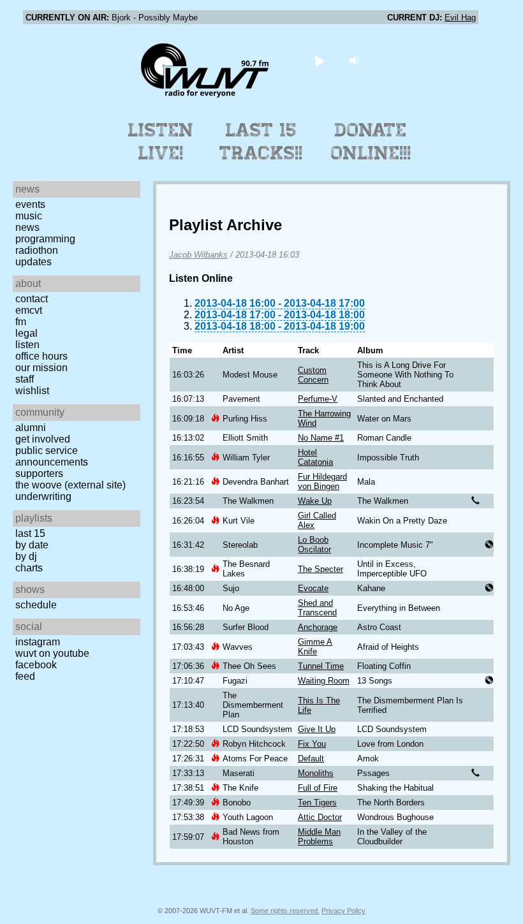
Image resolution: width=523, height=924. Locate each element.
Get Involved (42, 439)
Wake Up (315, 501)
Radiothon (36, 250)
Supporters (39, 473)
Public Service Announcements (51, 456)
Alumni (30, 427)
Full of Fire (317, 788)
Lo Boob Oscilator (314, 544)
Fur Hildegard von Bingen (322, 481)
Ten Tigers (317, 802)
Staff (24, 379)
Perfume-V (317, 399)
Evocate (313, 588)
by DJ (26, 556)
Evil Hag (460, 17)
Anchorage (317, 627)
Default (311, 758)
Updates (33, 261)
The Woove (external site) (70, 485)
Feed (25, 676)
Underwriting (43, 496)
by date (31, 544)
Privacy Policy (343, 910)
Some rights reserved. (285, 910)
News (27, 227)
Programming (45, 238)
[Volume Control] (356, 60)
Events (30, 204)
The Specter (320, 569)
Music (28, 215)
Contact (31, 298)
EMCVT (28, 310)
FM (20, 321)
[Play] (320, 60)
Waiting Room (324, 681)
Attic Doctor (320, 817)
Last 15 (30, 533)
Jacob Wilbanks (198, 255)
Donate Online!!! (371, 142)
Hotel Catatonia (315, 457)
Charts (29, 567)
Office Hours (41, 356)
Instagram (37, 641)
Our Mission (41, 367)
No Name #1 (321, 438)
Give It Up (316, 729)
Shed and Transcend (317, 607)
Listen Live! (161, 142)
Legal (26, 333)
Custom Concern (313, 375)
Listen (27, 344)
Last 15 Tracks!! (261, 142)
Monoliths (316, 773)
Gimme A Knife (315, 646)
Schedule (36, 604)
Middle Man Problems (319, 836)
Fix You (312, 744)
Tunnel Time (321, 666)
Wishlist (32, 390)
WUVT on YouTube (52, 653)
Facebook (36, 664)
